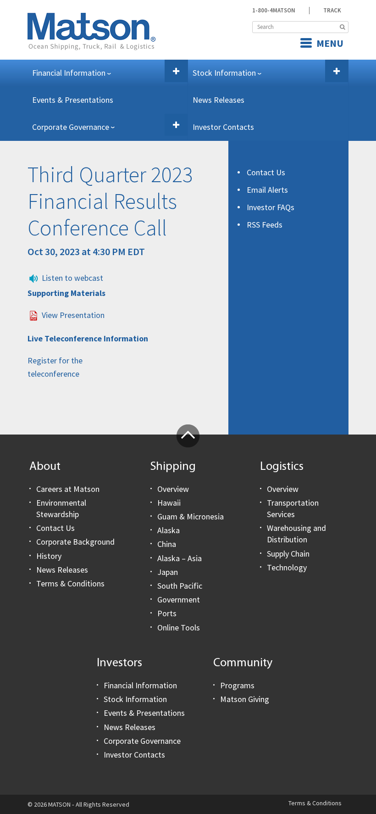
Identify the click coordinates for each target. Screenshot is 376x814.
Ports (167, 613)
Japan (167, 572)
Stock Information (224, 72)
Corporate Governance (70, 127)
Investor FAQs (270, 207)
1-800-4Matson (273, 10)
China (166, 544)
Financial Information (68, 72)
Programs (237, 685)
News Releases (218, 100)
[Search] (342, 27)
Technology (287, 567)
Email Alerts (267, 189)
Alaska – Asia (179, 558)
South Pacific (179, 585)
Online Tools (178, 627)
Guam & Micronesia (190, 516)
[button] (176, 71)
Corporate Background (75, 541)
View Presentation (73, 315)
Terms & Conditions (70, 583)
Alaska (168, 530)
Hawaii (169, 502)
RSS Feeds (264, 224)
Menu (329, 43)
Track (332, 10)
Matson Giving (244, 699)
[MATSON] (92, 30)
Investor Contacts (223, 127)
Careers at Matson (68, 489)
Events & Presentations (72, 100)
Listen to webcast (72, 278)
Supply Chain (288, 553)
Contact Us (266, 172)
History (48, 556)
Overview (173, 489)
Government (178, 599)
